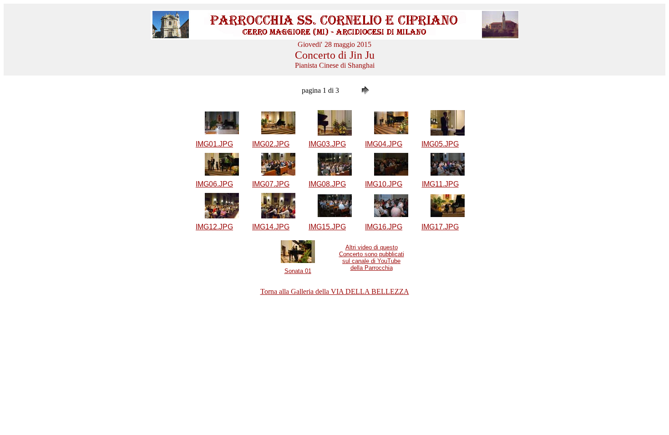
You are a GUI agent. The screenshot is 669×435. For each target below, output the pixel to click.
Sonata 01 (297, 271)
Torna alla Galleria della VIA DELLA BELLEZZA (334, 291)
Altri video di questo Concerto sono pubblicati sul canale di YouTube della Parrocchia (371, 257)
